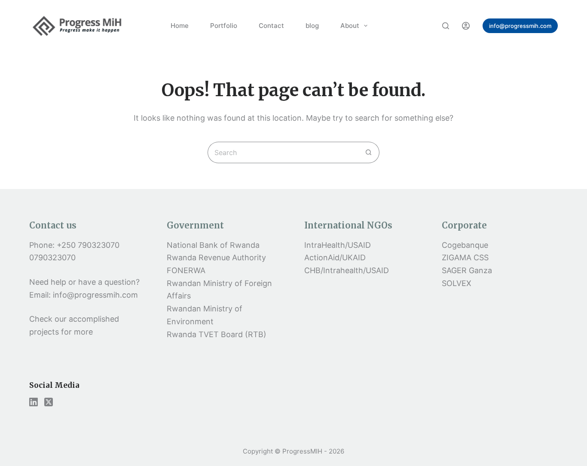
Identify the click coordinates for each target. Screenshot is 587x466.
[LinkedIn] (33, 402)
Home (180, 25)
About (349, 25)
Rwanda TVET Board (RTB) (216, 334)
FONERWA (186, 270)
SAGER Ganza (467, 270)
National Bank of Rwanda (213, 245)
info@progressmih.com (520, 25)
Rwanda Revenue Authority (216, 257)
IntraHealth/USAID (337, 245)
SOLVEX (456, 283)
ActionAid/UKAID (335, 257)
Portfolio (223, 25)
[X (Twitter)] (48, 402)
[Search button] (368, 152)
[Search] (445, 25)
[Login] (466, 26)
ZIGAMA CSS (465, 257)
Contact (271, 25)
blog (312, 25)
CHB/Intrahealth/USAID (346, 270)
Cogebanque (465, 245)
